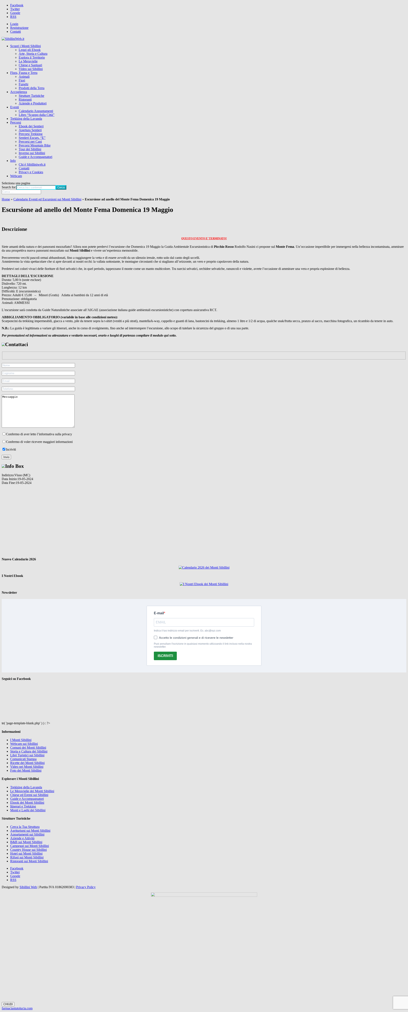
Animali (24, 76)
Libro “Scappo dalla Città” (36, 115)
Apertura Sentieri (30, 130)
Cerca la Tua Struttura (25, 827)
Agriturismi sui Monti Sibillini (30, 830)
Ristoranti (25, 99)
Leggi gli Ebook (30, 50)
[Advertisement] (204, 519)
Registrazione (19, 28)
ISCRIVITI (165, 656)
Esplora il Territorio (32, 57)
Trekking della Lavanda (26, 118)
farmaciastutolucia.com (17, 1008)
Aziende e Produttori (33, 103)
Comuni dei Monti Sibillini (28, 747)
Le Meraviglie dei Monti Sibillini (32, 791)
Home (6, 199)
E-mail (159, 613)
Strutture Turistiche (31, 95)
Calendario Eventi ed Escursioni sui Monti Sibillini (47, 199)
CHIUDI (8, 1004)
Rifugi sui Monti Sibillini (27, 857)
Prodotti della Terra (31, 88)
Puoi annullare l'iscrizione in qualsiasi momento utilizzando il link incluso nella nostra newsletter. (203, 645)
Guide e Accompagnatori (35, 157)
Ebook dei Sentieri (31, 126)
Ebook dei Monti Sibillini (27, 802)
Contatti (15, 31)
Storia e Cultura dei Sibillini (28, 751)
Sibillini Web (28, 887)
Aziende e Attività (22, 838)
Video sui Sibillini (31, 69)
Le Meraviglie (28, 61)
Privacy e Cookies (31, 172)
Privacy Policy (86, 887)
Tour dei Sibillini (30, 149)
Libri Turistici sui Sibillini (27, 755)
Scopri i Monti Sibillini (25, 46)
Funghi (23, 84)
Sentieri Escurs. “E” (32, 138)
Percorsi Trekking (30, 134)
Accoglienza (18, 92)
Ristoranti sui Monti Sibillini (29, 861)
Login (14, 24)
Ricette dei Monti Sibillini (27, 763)
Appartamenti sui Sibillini (27, 834)
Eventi (14, 107)
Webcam (16, 176)
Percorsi (15, 122)
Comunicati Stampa (23, 759)
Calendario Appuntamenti (36, 111)
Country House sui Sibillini (28, 849)
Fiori (22, 80)
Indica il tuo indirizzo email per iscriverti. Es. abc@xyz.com (187, 630)
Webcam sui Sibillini (24, 744)
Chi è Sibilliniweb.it (32, 164)
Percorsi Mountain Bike (35, 145)
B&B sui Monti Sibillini (26, 842)
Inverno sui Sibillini (32, 153)
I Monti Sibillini (20, 740)
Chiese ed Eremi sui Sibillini (29, 795)
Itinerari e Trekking (23, 806)
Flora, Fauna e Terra (23, 73)
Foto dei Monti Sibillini (25, 770)
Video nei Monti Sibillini (26, 766)
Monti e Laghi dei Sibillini (27, 810)
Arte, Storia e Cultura (33, 53)
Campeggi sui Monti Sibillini (29, 846)
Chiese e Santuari (30, 65)
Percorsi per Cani (30, 141)
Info (13, 160)
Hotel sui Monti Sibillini (26, 853)
